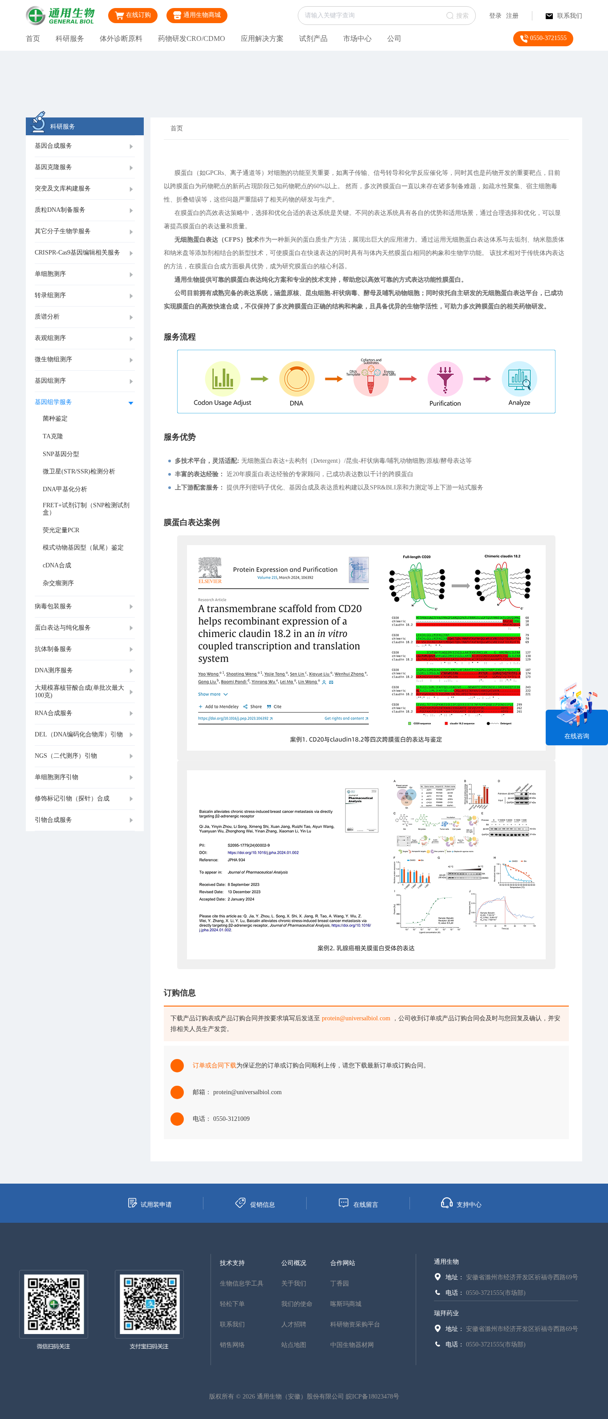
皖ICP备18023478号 (372, 1396)
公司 (394, 38)
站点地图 (293, 1345)
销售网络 (232, 1345)
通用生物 (446, 1261)
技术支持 (232, 1263)
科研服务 (70, 38)
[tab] (85, 146)
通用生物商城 (201, 15)
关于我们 (293, 1283)
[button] (85, 146)
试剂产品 (313, 38)
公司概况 (293, 1263)
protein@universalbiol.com (356, 1018)
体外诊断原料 (121, 38)
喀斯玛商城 (345, 1304)
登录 (495, 15)
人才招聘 (293, 1324)
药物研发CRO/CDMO (191, 38)
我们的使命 (296, 1304)
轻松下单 (232, 1304)
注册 (512, 15)
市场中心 (357, 38)
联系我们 (569, 15)
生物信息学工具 (241, 1283)
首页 (33, 38)
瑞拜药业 (446, 1313)
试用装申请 (156, 1204)
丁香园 (339, 1283)
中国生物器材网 (352, 1345)
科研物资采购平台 (355, 1324)
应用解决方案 (262, 38)
